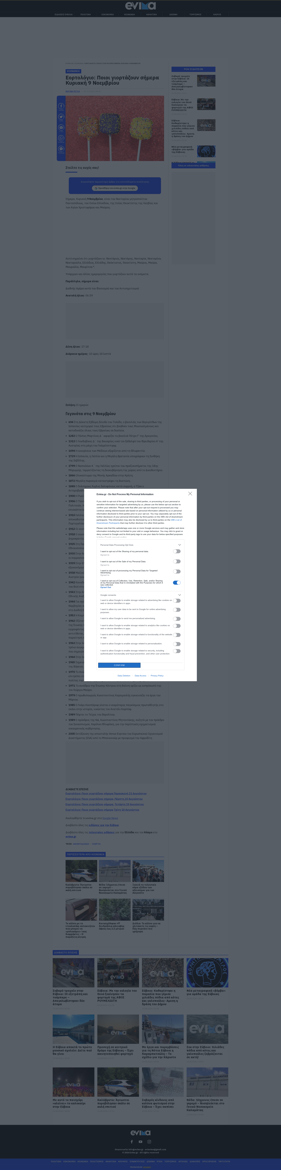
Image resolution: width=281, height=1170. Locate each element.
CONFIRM (119, 665)
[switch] (177, 551)
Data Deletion (124, 675)
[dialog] (140, 585)
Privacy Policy (157, 675)
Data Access (140, 675)
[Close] (191, 494)
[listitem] (140, 544)
